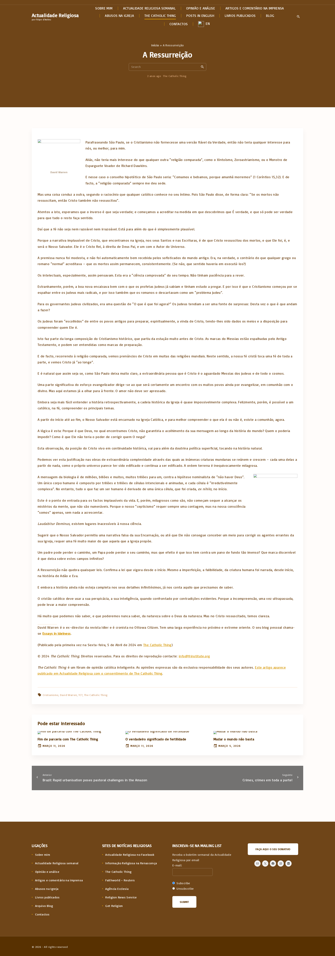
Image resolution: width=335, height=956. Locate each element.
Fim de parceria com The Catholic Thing (68, 739)
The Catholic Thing (174, 76)
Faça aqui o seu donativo (273, 849)
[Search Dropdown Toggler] (298, 17)
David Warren (68, 695)
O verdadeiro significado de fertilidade (155, 739)
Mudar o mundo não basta (233, 739)
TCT (81, 695)
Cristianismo (50, 695)
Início (155, 45)
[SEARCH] (202, 66)
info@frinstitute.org (194, 656)
